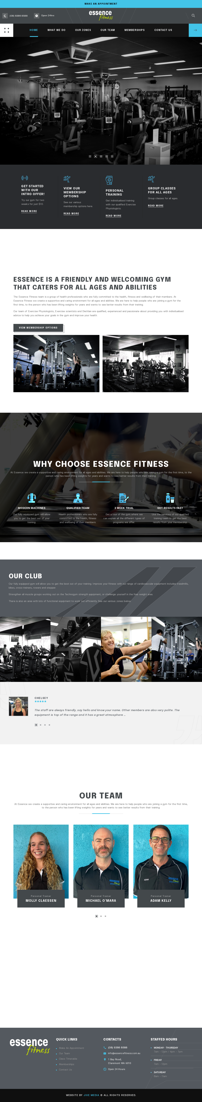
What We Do (57, 30)
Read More (29, 211)
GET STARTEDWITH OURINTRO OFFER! (33, 190)
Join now (100, 112)
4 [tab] (49, 725)
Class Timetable (68, 1059)
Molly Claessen (41, 901)
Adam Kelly (161, 901)
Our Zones (83, 30)
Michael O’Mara (101, 901)
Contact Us (163, 30)
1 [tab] (36, 725)
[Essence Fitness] (101, 16)
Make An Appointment (101, 4)
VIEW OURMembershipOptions (75, 192)
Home (34, 30)
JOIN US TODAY (195, 30)
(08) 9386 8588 (117, 1048)
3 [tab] (45, 725)
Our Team (108, 30)
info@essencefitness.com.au (124, 1053)
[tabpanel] (101, 707)
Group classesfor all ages (162, 190)
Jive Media (91, 1095)
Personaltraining (115, 192)
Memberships (135, 30)
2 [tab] (40, 725)
